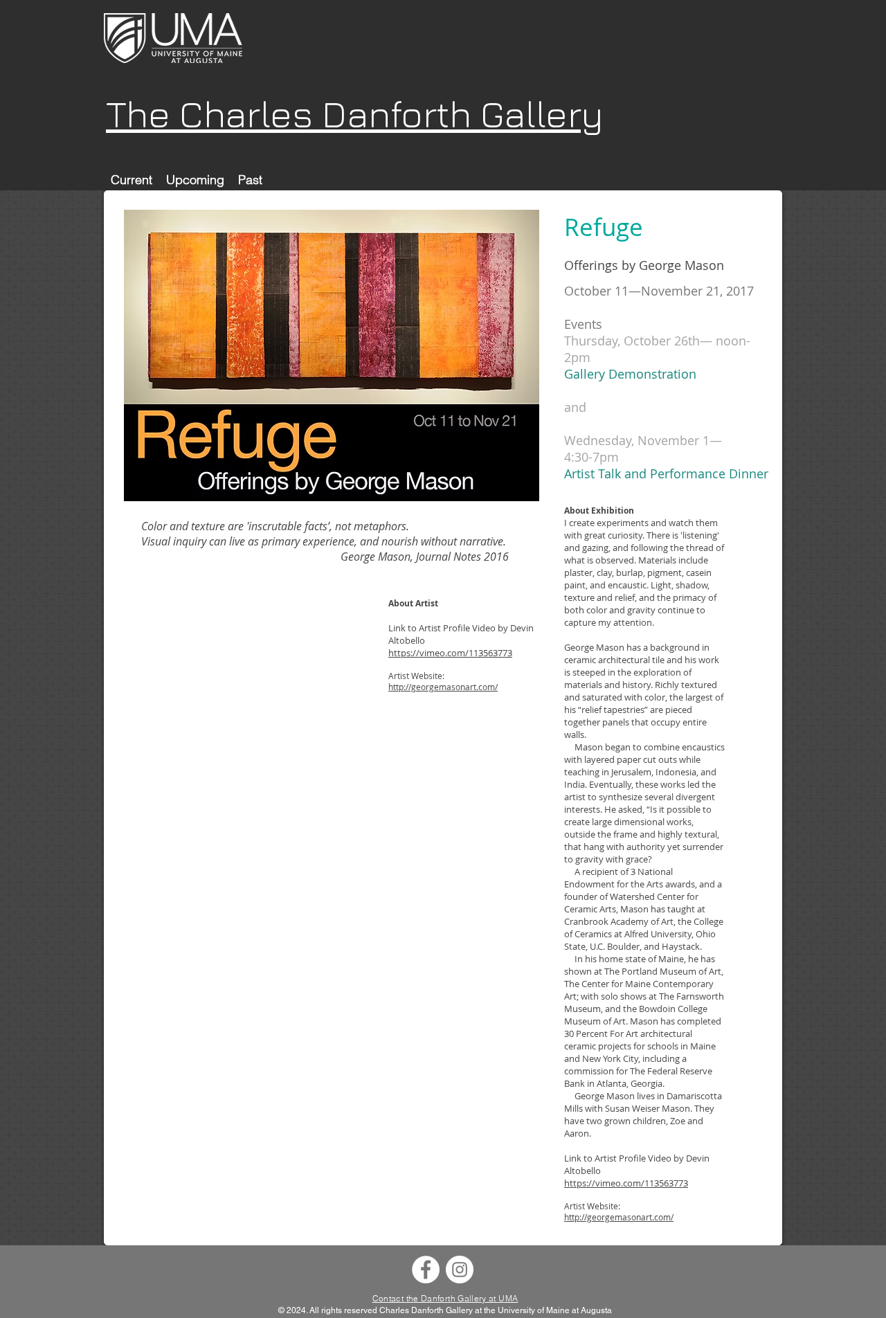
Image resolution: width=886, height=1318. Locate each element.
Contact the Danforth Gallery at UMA (445, 1298)
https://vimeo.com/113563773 (450, 653)
